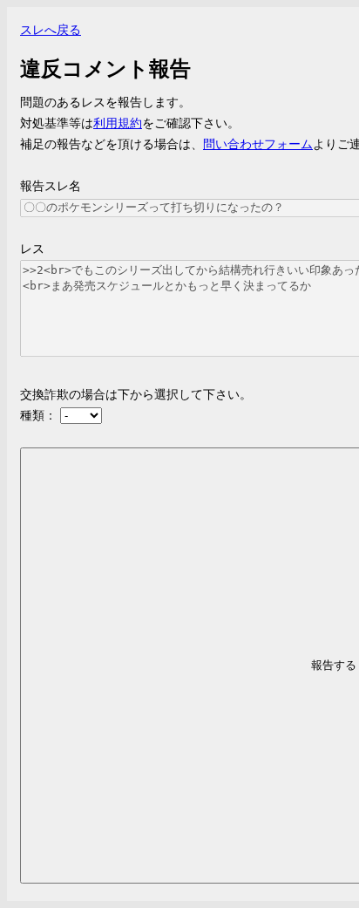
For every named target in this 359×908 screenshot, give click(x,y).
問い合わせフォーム (258, 144)
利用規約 (117, 123)
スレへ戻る (50, 30)
